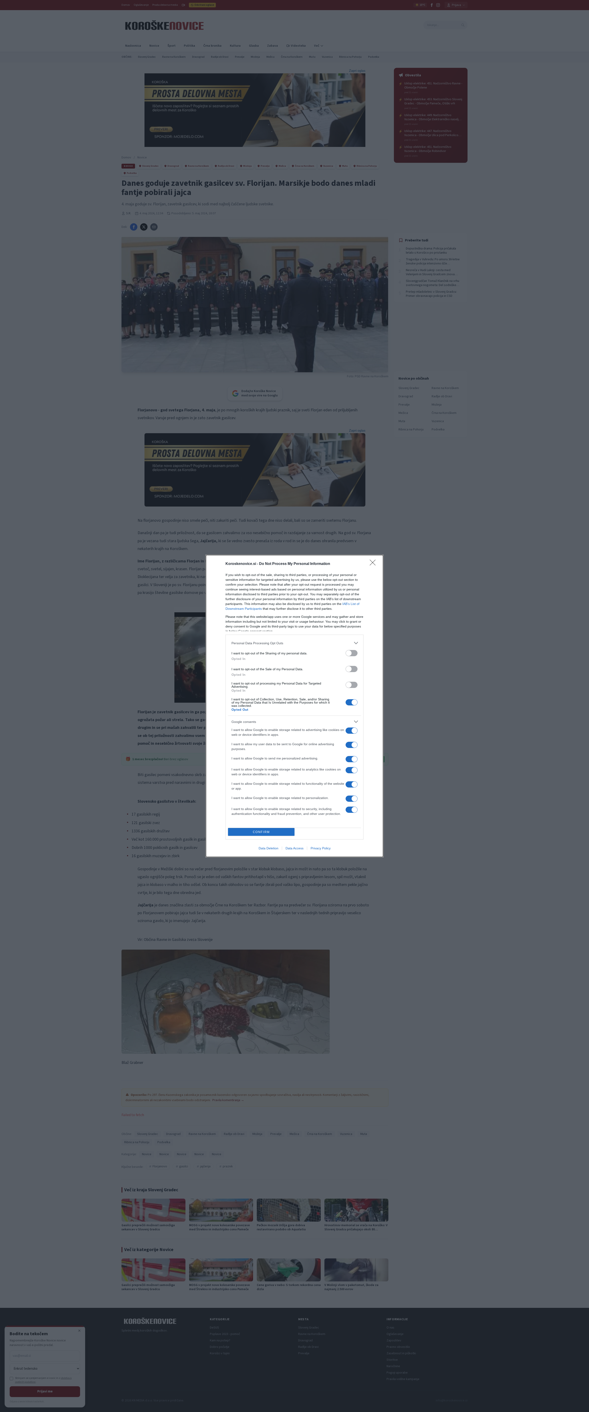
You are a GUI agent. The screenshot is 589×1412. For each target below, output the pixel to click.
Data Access (294, 848)
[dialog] (294, 706)
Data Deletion (268, 848)
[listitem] (294, 643)
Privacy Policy (321, 848)
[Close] (374, 564)
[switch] (352, 653)
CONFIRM (261, 832)
